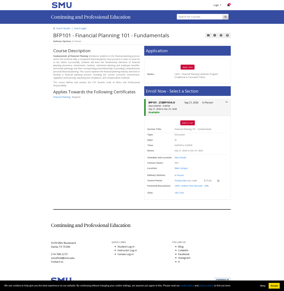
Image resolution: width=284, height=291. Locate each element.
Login (216, 5)
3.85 (179, 192)
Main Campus (181, 168)
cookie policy (187, 285)
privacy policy (206, 285)
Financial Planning (62, 97)
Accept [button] (274, 285)
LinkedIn (183, 250)
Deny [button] (263, 285)
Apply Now (187, 67)
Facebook (183, 254)
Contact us (57, 261)
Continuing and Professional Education (91, 17)
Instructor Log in (127, 250)
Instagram (184, 257)
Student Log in (126, 246)
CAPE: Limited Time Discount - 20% (192, 185)
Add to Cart (187, 122)
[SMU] (62, 4)
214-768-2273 (59, 254)
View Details (180, 157)
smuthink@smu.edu (63, 258)
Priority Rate (181, 180)
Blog (181, 246)
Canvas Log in (126, 254)
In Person (179, 175)
